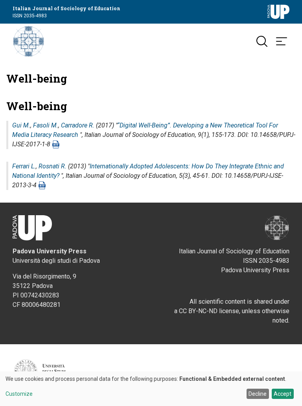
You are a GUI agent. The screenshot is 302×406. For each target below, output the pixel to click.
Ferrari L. (24, 166)
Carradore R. (77, 125)
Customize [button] (19, 394)
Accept (282, 394)
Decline (258, 394)
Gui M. (21, 125)
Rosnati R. (52, 166)
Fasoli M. (45, 125)
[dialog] (151, 388)
